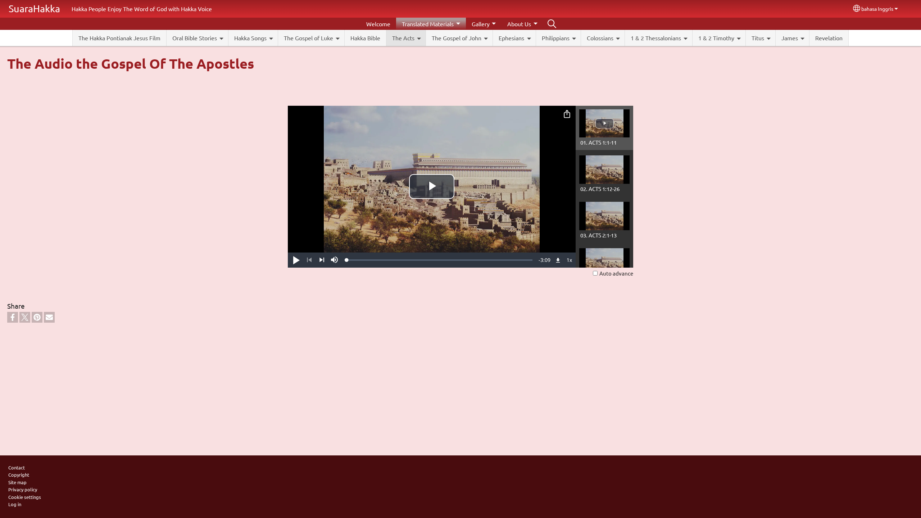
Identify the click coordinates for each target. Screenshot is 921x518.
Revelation (829, 37)
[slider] (439, 260)
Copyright (18, 475)
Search (552, 24)
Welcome (378, 23)
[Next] (322, 260)
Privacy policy (22, 489)
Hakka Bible (365, 37)
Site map (17, 482)
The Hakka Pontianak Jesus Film (119, 37)
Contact (16, 467)
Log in (14, 504)
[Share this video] (567, 114)
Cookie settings (24, 497)
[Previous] (309, 260)
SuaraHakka (34, 8)
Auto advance (616, 273)
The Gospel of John (456, 37)
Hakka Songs (250, 37)
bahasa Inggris (877, 8)
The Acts (403, 37)
